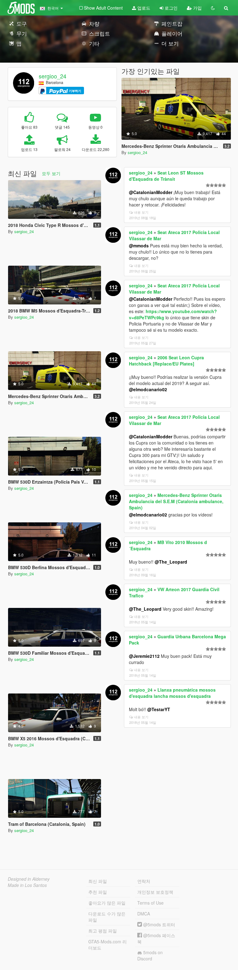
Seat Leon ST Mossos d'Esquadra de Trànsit (166, 176)
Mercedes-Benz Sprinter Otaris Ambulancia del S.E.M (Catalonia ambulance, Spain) (176, 501)
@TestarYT (158, 709)
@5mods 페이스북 (156, 938)
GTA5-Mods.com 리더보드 (107, 944)
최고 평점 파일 (102, 931)
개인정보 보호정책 (155, 892)
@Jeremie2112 (144, 656)
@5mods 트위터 (158, 924)
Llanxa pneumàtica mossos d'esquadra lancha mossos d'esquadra (172, 693)
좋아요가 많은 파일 (107, 903)
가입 (197, 8)
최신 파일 (97, 881)
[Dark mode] (212, 8)
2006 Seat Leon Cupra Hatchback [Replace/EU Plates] (166, 360)
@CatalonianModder (150, 192)
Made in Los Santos (27, 885)
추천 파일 (97, 892)
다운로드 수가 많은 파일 (107, 916)
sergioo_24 (52, 76)
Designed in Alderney (29, 879)
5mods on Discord (150, 955)
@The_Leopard (171, 562)
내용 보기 (141, 212)
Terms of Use (150, 903)
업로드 (143, 8)
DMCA (143, 913)
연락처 (143, 881)
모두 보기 (51, 173)
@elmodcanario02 (148, 389)
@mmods (139, 245)
